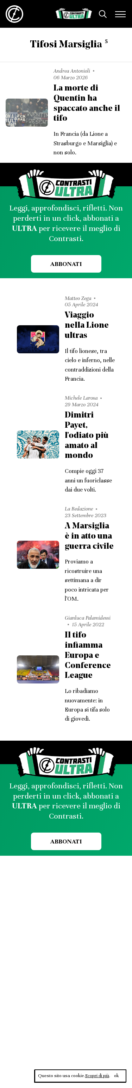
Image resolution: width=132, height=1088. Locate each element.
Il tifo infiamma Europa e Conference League (88, 655)
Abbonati (66, 264)
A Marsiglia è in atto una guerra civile (89, 536)
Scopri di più (97, 1076)
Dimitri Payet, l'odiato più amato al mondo (86, 435)
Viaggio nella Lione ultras (87, 325)
